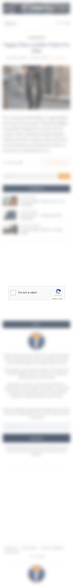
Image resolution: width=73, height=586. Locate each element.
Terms (60, 299)
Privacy (54, 299)
